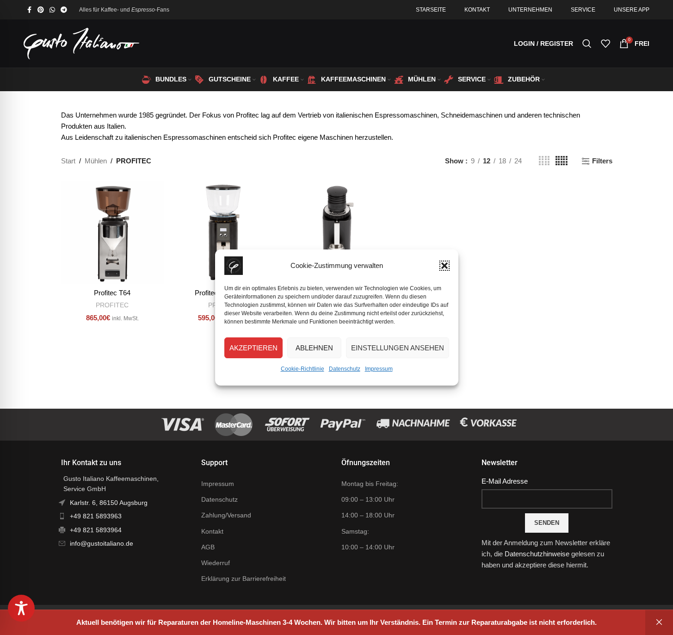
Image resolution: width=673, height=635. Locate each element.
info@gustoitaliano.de (101, 543)
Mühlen (96, 161)
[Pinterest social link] (41, 10)
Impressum (379, 369)
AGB (208, 547)
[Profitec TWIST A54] (224, 232)
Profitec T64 (112, 293)
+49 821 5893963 (96, 516)
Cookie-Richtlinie (302, 369)
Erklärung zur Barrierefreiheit (243, 578)
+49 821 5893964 (96, 530)
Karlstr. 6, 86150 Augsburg (109, 502)
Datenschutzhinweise (537, 554)
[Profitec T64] (112, 232)
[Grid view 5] (562, 161)
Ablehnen (314, 348)
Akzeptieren (253, 348)
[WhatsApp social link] (52, 10)
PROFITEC (112, 305)
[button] (444, 265)
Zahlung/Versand (226, 515)
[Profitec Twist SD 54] (336, 232)
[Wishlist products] (605, 43)
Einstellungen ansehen (397, 348)
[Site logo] (81, 43)
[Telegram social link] (64, 10)
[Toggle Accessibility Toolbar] (21, 608)
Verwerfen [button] (659, 622)
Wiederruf (215, 563)
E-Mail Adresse (505, 481)
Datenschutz (344, 369)
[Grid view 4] (544, 161)
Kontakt (212, 531)
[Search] (587, 43)
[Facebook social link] (29, 10)
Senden (546, 522)
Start (68, 161)
